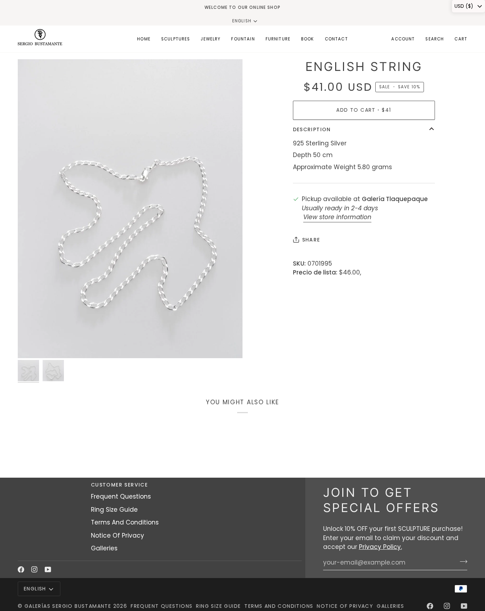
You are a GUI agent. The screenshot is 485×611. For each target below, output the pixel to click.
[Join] (461, 561)
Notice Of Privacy (117, 535)
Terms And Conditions (125, 522)
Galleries (104, 548)
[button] (176, 39)
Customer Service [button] (119, 484)
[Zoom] (130, 208)
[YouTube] (48, 569)
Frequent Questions (121, 496)
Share (311, 239)
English (241, 21)
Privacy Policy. (380, 547)
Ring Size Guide (114, 509)
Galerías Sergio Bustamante (67, 606)
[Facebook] (21, 569)
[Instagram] (34, 569)
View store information (337, 217)
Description (312, 129)
